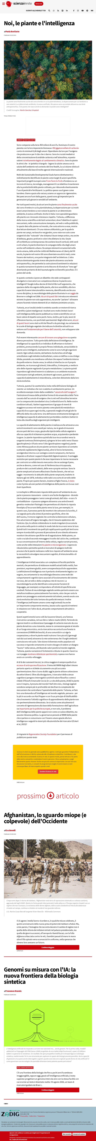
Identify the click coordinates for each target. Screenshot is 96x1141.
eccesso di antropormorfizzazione (31, 665)
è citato (71, 481)
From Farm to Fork (54, 181)
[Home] (20, 4)
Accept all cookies (79, 1134)
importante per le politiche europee (34, 708)
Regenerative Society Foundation (42, 734)
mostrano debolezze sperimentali (42, 654)
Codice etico (32, 1116)
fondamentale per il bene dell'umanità (44, 329)
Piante (26, 140)
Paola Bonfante (12, 31)
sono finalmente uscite (67, 204)
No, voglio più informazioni (18, 1139)
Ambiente (20, 140)
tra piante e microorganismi (54, 544)
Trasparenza (41, 1116)
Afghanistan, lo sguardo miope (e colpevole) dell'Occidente (45, 818)
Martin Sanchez (25, 110)
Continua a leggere (47, 947)
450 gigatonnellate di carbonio (65, 148)
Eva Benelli (10, 830)
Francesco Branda (13, 990)
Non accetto (67, 1134)
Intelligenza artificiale (25, 1067)
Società (32, 140)
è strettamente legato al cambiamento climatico (43, 160)
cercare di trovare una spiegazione (53, 337)
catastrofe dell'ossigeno (65, 392)
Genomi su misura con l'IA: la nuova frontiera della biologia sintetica (41, 975)
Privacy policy (24, 1116)
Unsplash (35, 110)
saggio (73, 293)
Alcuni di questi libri (49, 296)
